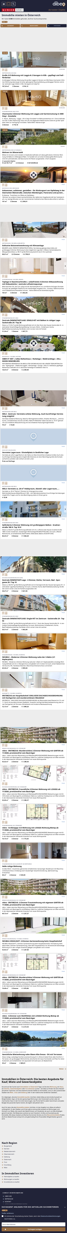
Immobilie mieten (23, 1107)
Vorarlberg (7, 1165)
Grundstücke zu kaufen (12, 1182)
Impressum (9, 1199)
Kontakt (8, 1202)
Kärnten (6, 1149)
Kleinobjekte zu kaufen (11, 1177)
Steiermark (7, 1159)
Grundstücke (29, 1089)
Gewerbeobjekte (16, 1089)
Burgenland (8, 1146)
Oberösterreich (9, 1154)
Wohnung (53, 1087)
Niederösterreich (9, 1151)
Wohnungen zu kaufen (11, 1179)
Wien (5, 1168)
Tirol (5, 1162)
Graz (16, 1092)
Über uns (8, 1196)
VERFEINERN (57, 25)
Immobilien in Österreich (29, 1087)
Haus (61, 1087)
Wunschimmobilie (53, 1115)
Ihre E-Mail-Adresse (7, 1221)
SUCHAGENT (10, 25)
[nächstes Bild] (65, 60)
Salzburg (7, 1157)
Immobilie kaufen (23, 1097)
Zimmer (7, 1089)
